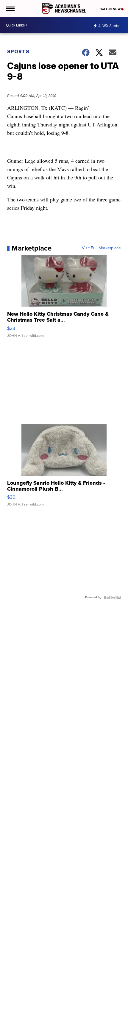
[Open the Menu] (9, 8)
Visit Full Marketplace (101, 248)
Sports (18, 51)
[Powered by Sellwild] (112, 597)
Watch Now (110, 9)
